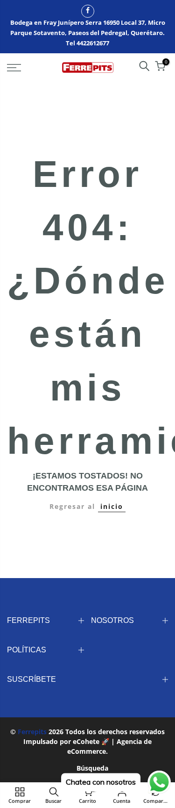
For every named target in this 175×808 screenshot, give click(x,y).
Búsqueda (92, 768)
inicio (111, 506)
